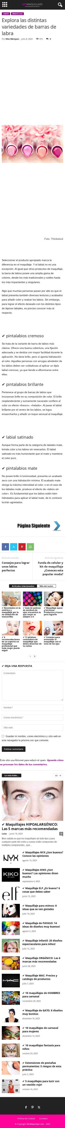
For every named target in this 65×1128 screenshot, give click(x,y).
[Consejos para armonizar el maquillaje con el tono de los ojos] (53, 628)
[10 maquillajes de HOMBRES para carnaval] (11, 998)
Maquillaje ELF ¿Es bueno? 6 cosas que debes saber (41, 889)
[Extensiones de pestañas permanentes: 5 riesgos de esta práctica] (11, 1068)
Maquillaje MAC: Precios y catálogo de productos (39, 977)
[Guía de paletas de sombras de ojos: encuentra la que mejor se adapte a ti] (32, 599)
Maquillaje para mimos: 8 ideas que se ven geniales (39, 907)
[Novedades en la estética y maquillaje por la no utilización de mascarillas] (11, 599)
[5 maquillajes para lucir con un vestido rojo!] (11, 1086)
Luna (4, 833)
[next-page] (34, 656)
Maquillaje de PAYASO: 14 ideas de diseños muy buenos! (41, 924)
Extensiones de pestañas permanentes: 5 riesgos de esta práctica (41, 1066)
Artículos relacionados (23, 586)
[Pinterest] (22, 546)
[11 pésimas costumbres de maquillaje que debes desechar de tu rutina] (32, 628)
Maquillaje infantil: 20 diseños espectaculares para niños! (42, 942)
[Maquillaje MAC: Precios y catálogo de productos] (11, 980)
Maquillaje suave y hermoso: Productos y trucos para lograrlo (53, 611)
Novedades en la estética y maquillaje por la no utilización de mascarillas (11, 612)
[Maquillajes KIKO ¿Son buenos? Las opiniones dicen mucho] (11, 875)
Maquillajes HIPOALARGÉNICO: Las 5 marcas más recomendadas (30, 826)
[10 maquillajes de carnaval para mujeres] (11, 1033)
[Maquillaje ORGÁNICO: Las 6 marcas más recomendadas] (11, 963)
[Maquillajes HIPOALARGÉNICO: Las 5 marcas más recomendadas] (32, 801)
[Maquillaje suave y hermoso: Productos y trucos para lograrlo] (53, 599)
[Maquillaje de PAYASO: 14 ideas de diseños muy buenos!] (11, 928)
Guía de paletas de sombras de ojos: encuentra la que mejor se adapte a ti (32, 612)
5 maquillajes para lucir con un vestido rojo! (40, 1082)
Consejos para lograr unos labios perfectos (16, 566)
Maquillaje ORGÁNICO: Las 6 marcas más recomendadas (41, 959)
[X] (39, 1107)
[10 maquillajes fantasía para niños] (11, 1050)
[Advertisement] (32, 77)
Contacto (43, 1118)
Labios (6, 14)
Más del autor (46, 586)
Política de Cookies (26, 1118)
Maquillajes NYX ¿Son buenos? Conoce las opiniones (42, 854)
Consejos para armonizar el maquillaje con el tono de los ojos (52, 640)
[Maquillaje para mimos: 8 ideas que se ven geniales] (11, 911)
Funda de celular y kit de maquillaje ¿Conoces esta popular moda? (50, 568)
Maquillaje (17, 14)
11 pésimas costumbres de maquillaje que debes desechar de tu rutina (32, 641)
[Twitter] (13, 546)
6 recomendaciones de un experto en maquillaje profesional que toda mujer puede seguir (11, 644)
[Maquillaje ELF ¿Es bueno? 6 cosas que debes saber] (11, 893)
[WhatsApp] (30, 546)
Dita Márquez (12, 38)
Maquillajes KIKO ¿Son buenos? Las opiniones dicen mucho (40, 873)
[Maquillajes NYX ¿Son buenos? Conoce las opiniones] (11, 857)
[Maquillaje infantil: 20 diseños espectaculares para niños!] (11, 945)
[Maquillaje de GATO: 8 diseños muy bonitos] (11, 1015)
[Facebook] (5, 546)
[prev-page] (30, 656)
